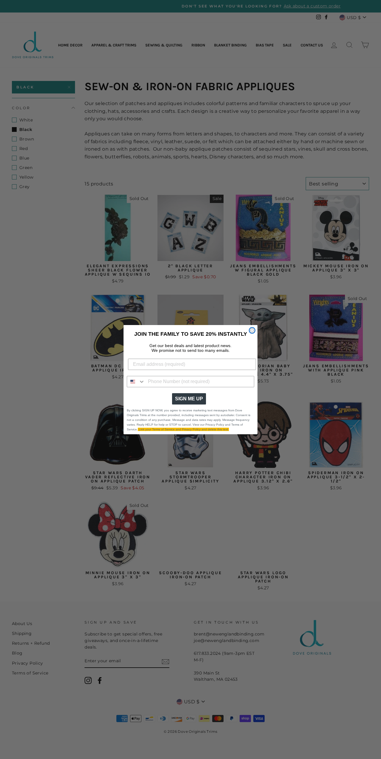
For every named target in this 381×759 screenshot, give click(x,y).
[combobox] (136, 381)
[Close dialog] (252, 330)
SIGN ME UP (189, 398)
